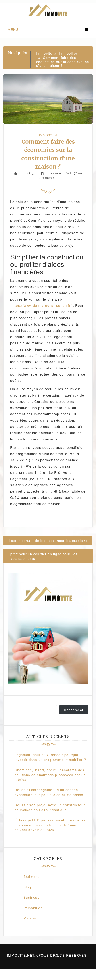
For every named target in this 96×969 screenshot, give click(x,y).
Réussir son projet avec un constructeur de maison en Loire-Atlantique (50, 807)
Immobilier (48, 135)
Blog (27, 887)
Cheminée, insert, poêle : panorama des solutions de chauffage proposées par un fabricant (50, 774)
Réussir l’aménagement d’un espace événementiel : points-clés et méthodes (49, 792)
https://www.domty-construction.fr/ (41, 305)
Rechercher (73, 710)
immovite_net (27, 173)
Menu (13, 29)
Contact (41, 955)
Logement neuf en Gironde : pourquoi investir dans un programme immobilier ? (50, 757)
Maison (29, 918)
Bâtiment (31, 876)
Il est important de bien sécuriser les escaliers (47, 540)
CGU (58, 955)
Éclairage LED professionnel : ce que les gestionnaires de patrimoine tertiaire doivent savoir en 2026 (50, 825)
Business (31, 897)
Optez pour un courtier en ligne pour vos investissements (42, 556)
